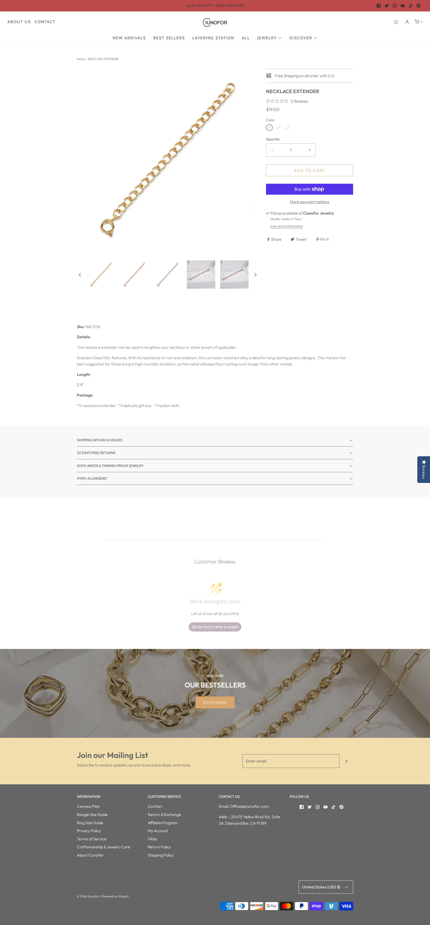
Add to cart (309, 170)
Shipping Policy (161, 855)
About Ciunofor (90, 855)
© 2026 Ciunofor (88, 896)
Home (81, 59)
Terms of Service (92, 838)
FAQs (152, 838)
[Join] (346, 761)
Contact (45, 21)
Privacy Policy (89, 830)
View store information (286, 226)
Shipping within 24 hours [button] (99, 440)
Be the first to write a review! (215, 627)
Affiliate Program (163, 822)
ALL (246, 38)
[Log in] (407, 22)
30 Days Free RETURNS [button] (96, 453)
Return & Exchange (164, 814)
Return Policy (159, 846)
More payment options (309, 201)
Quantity (273, 139)
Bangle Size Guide (92, 814)
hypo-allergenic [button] (92, 478)
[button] (80, 274)
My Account (158, 830)
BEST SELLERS (169, 38)
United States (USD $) (321, 886)
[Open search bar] (395, 22)
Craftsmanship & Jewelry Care (103, 846)
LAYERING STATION (213, 38)
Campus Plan (88, 806)
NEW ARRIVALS (129, 38)
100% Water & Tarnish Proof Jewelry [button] (110, 465)
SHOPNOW (215, 702)
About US (19, 21)
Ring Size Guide (90, 822)
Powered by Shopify (115, 896)
